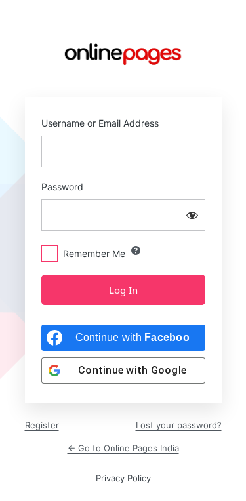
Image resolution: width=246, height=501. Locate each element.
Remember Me (94, 253)
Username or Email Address (100, 123)
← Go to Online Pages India (123, 448)
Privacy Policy (123, 478)
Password (62, 186)
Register (42, 425)
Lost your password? (179, 425)
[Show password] (192, 215)
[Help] (136, 250)
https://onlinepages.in (123, 53)
